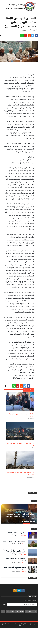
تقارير (26, 611)
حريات (3, 611)
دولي (16, 611)
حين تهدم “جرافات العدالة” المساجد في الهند (14, 541)
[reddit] (29, 35)
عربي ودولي (23, 30)
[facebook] (36, 35)
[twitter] (32, 35)
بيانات (7, 611)
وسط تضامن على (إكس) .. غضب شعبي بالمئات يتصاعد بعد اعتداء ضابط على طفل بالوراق (20, 516)
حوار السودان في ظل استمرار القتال (16, 533)
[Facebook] (23, 590)
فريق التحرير (32, 521)
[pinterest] (25, 35)
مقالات (12, 611)
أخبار (30, 611)
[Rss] (15, 590)
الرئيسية (34, 611)
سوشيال (22, 611)
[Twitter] (19, 590)
